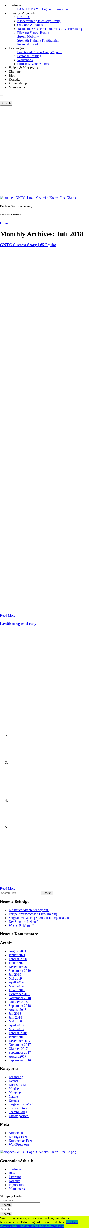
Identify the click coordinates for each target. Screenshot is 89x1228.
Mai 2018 (15, 1021)
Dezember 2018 (19, 994)
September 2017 (20, 1052)
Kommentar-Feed (21, 1140)
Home (4, 223)
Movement (16, 1092)
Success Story (18, 1108)
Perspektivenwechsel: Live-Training (33, 914)
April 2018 (16, 1025)
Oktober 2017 (18, 1048)
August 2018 (17, 1009)
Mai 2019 (15, 978)
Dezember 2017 (19, 1041)
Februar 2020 (18, 959)
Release (14, 1100)
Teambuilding (18, 1112)
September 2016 (20, 1060)
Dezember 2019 (19, 967)
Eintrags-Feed (18, 1137)
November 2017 (20, 1045)
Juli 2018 (15, 1013)
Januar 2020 (17, 963)
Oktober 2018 (18, 1002)
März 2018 (16, 1029)
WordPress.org (19, 1144)
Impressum (56, 1226)
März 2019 (16, 986)
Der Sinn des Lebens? (24, 921)
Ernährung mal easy (18, 623)
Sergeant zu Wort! (21, 1104)
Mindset (14, 1088)
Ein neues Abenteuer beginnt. (29, 910)
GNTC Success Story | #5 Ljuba (28, 245)
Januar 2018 (17, 1037)
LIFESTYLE (18, 1085)
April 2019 (16, 982)
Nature (13, 1096)
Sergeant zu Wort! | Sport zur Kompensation (39, 918)
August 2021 (17, 951)
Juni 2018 (15, 1017)
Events (13, 1081)
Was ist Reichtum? (21, 925)
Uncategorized (19, 1116)
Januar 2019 (17, 990)
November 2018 (20, 998)
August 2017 (17, 1056)
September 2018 (20, 1006)
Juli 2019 (15, 974)
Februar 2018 (18, 1033)
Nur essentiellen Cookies (32, 1226)
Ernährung (16, 1077)
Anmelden (16, 1133)
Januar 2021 (17, 955)
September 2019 (20, 970)
